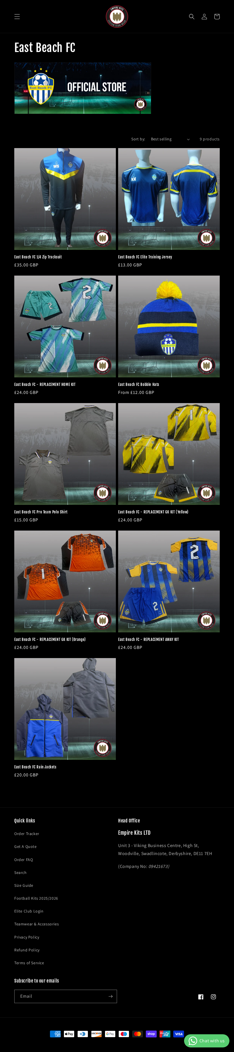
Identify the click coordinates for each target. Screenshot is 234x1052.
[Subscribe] (110, 996)
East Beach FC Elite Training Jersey (145, 257)
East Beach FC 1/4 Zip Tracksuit (38, 257)
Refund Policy (27, 950)
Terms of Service (29, 962)
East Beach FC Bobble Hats (138, 384)
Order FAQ (23, 859)
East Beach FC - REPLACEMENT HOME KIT (45, 384)
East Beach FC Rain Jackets (35, 767)
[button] (17, 16)
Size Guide (23, 885)
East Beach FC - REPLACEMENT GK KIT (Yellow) (153, 512)
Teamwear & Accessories (36, 924)
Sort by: (138, 139)
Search (20, 872)
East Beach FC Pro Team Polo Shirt (41, 512)
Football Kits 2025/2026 (36, 898)
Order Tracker (26, 833)
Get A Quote (25, 846)
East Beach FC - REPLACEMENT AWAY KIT (148, 639)
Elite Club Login (29, 911)
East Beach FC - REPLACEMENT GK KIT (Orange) (50, 639)
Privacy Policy (26, 937)
